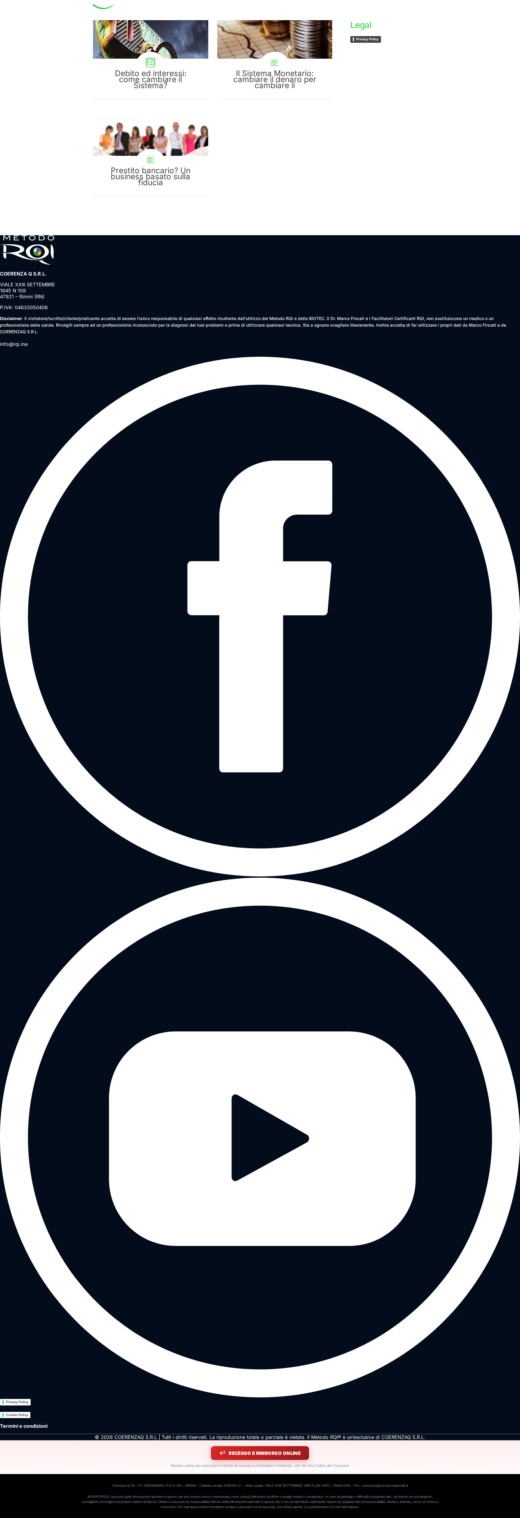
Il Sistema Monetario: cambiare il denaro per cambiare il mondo (275, 59)
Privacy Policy (367, 39)
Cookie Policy (17, 1415)
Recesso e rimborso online (265, 1453)
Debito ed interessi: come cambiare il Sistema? (150, 59)
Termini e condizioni (24, 1426)
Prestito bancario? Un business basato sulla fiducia (150, 156)
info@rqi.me (14, 344)
